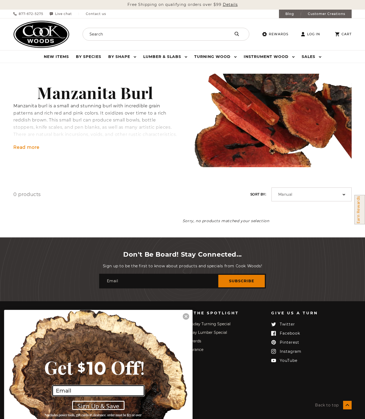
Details (230, 5)
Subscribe (241, 281)
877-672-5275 (31, 13)
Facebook (290, 333)
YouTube (288, 360)
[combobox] (149, 34)
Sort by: (258, 194)
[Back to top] (347, 405)
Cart (346, 34)
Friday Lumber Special (206, 332)
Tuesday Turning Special (208, 324)
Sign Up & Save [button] (98, 406)
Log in (313, 34)
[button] (122, 56)
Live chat (63, 13)
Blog (289, 13)
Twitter (287, 324)
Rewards (278, 34)
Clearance (194, 349)
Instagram (290, 351)
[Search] (237, 34)
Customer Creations (326, 13)
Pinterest (289, 342)
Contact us (96, 13)
